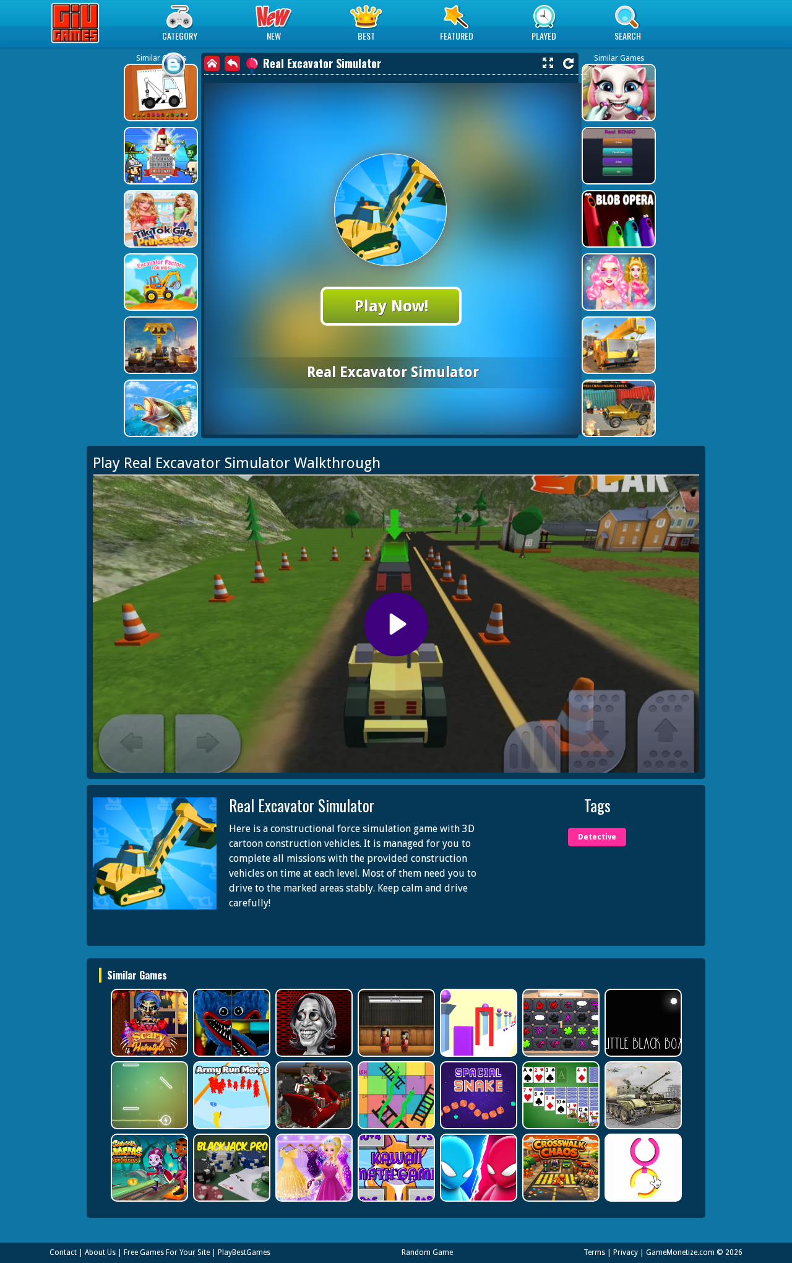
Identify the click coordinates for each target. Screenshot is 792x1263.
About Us (100, 1252)
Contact (63, 1252)
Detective (597, 837)
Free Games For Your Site (167, 1252)
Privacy (625, 1252)
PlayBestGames (244, 1252)
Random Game (427, 1252)
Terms (594, 1252)
